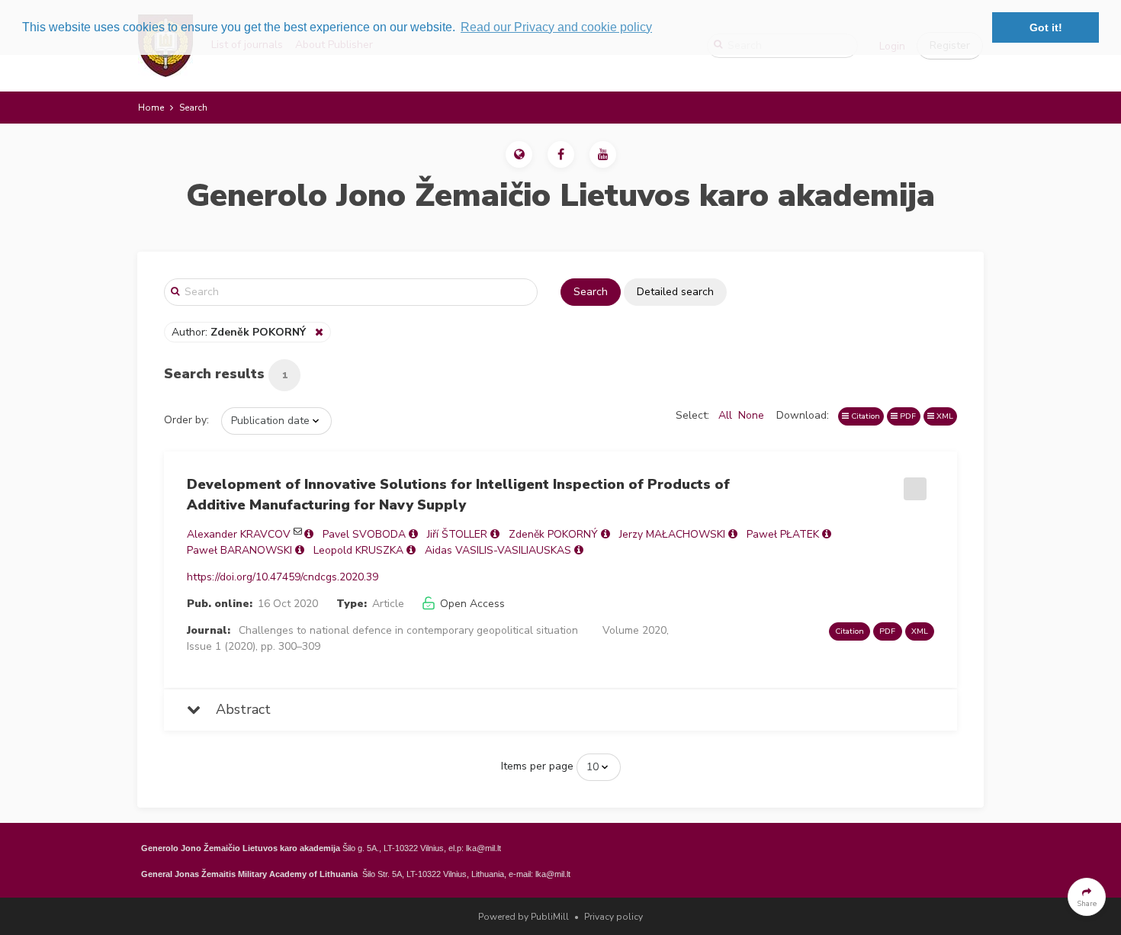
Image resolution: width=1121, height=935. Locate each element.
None (751, 415)
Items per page (537, 766)
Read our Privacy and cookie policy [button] (556, 27)
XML (943, 416)
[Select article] (913, 483)
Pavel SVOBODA (364, 534)
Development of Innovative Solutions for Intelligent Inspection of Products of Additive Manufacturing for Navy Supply (458, 494)
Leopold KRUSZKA (358, 550)
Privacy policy (613, 917)
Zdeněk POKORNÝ (553, 534)
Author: (239, 332)
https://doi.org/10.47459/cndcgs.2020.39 (282, 577)
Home (151, 107)
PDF (907, 416)
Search (590, 291)
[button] (519, 154)
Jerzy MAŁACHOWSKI (672, 534)
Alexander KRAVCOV (239, 534)
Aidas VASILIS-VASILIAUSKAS (498, 550)
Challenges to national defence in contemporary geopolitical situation (408, 630)
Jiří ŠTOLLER (457, 534)
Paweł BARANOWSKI (239, 550)
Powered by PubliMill (523, 917)
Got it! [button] (1045, 27)
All (725, 415)
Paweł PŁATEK (783, 534)
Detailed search (675, 291)
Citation (864, 416)
